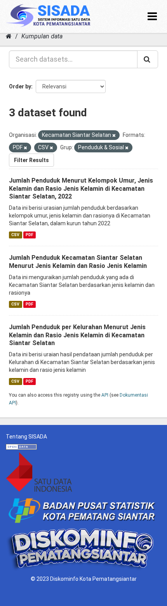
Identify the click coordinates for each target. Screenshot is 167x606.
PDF (29, 234)
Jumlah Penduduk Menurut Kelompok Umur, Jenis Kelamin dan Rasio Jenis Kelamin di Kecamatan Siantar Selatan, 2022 (81, 188)
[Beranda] (9, 36)
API (104, 395)
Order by (20, 86)
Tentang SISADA (26, 436)
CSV (15, 234)
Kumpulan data (42, 36)
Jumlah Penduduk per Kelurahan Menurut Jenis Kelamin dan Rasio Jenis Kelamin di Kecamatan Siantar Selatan (77, 335)
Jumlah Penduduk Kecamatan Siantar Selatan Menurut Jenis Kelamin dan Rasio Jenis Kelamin (78, 261)
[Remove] (114, 135)
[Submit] (147, 59)
